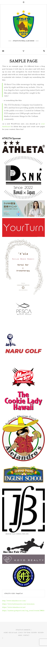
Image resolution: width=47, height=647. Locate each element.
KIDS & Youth (13, 632)
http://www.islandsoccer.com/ (14, 600)
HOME (6, 632)
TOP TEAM (27, 632)
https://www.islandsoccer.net (13, 607)
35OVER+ (34, 632)
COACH (20, 632)
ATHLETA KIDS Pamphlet (13, 593)
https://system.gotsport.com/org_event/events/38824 (23, 610)
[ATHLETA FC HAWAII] (23, 24)
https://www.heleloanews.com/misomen (18, 604)
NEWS (20, 635)
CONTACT (26, 635)
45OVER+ (41, 632)
